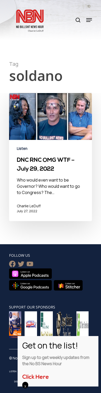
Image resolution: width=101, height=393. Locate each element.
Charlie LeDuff (29, 205)
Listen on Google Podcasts (30, 285)
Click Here (35, 377)
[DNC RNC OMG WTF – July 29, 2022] (50, 157)
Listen (22, 148)
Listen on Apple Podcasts (30, 273)
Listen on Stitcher (68, 285)
